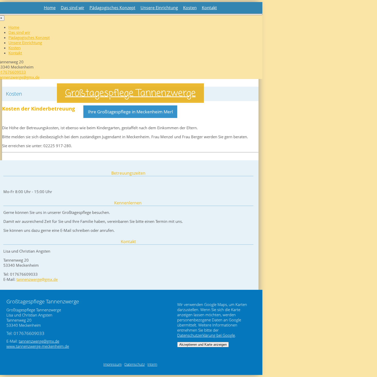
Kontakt (209, 8)
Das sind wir (72, 8)
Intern (152, 364)
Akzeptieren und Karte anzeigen (203, 344)
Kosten (190, 8)
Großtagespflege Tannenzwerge (130, 93)
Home (50, 8)
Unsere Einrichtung (159, 8)
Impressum (112, 364)
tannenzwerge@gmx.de (37, 279)
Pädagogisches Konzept (112, 8)
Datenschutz (134, 364)
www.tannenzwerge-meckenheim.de (37, 346)
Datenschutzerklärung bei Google (206, 335)
